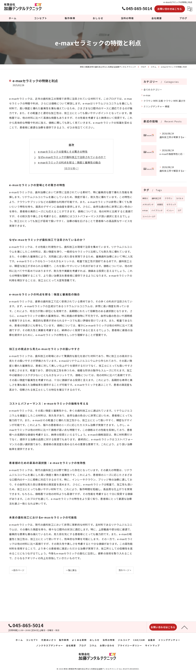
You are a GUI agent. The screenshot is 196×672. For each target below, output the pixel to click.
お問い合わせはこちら (169, 8)
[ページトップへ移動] (184, 627)
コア (179, 210)
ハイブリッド (157, 210)
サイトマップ (152, 645)
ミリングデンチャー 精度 (156, 106)
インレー (170, 210)
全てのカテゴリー (152, 89)
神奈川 (145, 198)
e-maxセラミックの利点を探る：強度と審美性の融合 (69, 162)
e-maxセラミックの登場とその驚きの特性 (63, 151)
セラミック (171, 204)
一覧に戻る (71, 570)
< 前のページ (18, 570)
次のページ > (125, 570)
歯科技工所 (156, 198)
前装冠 (160, 204)
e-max (146, 95)
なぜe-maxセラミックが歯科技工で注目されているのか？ (72, 157)
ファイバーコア (148, 216)
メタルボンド (148, 204)
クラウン (168, 198)
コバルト (179, 198)
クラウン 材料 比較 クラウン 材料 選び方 (164, 100)
